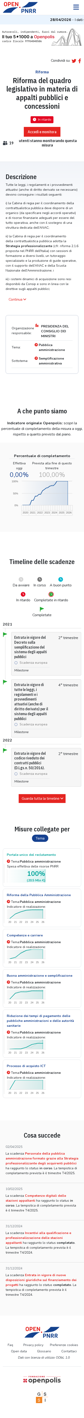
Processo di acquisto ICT (26, 1066)
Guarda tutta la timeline (41, 798)
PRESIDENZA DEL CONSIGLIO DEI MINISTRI (55, 331)
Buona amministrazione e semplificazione (39, 975)
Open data (19, 1351)
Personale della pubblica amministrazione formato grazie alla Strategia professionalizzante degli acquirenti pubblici (42, 1158)
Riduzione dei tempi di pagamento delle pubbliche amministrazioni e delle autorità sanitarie (40, 1021)
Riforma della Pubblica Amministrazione (39, 895)
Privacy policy (33, 1345)
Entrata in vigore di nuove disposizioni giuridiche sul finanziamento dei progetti (41, 1280)
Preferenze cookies (64, 1345)
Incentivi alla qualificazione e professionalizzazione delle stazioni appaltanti (38, 1238)
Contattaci (69, 1351)
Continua (15, 299)
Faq (10, 1345)
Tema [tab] (40, 838)
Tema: (36, 861)
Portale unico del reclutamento (31, 855)
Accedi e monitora (42, 131)
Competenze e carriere (25, 935)
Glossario (44, 1351)
